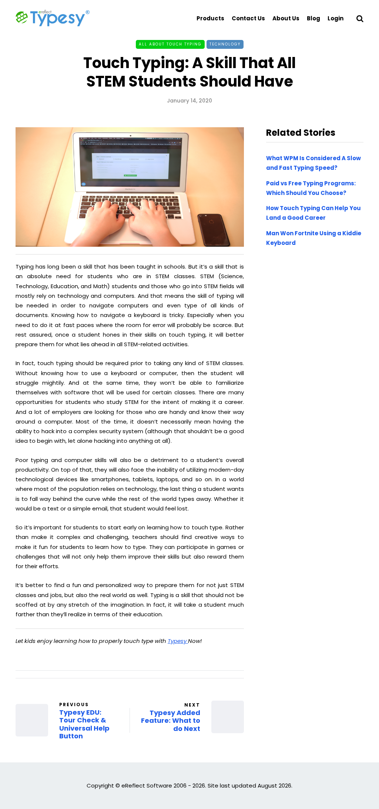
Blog (313, 18)
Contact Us (248, 18)
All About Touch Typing (170, 44)
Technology (225, 44)
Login (335, 18)
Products (210, 18)
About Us (285, 18)
